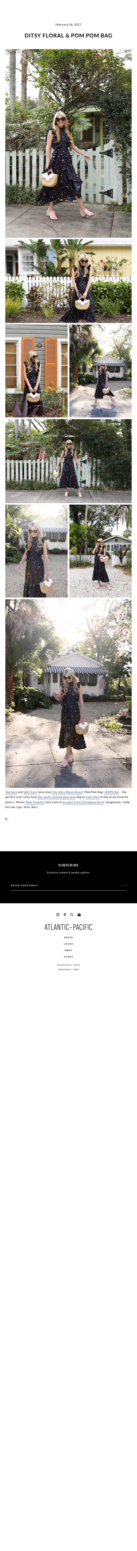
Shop (68, 950)
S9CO (68, 969)
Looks (68, 943)
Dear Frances (35, 802)
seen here (92, 796)
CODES (68, 956)
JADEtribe (111, 792)
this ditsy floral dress (67, 792)
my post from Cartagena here (82, 802)
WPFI (76, 969)
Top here (11, 792)
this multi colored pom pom (56, 796)
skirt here (30, 792)
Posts (68, 937)
